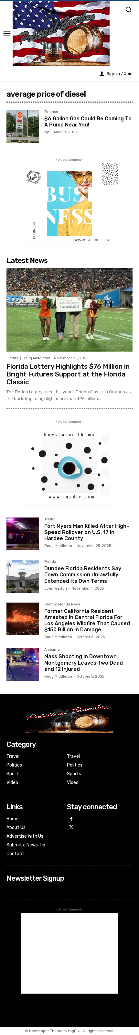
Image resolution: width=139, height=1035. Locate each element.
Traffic (49, 519)
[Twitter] (71, 827)
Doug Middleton (36, 358)
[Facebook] (71, 819)
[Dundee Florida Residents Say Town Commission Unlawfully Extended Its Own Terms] (22, 576)
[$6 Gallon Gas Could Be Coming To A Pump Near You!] (22, 126)
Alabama (52, 650)
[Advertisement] (69, 953)
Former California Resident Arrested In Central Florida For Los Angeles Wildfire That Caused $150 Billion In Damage (87, 620)
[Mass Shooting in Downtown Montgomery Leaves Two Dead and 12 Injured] (22, 664)
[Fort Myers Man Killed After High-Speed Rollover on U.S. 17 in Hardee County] (22, 534)
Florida (12, 358)
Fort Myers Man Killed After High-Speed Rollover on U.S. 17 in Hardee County (86, 532)
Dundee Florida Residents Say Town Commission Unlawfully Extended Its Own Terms (82, 574)
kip (46, 132)
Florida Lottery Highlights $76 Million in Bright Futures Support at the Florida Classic (68, 374)
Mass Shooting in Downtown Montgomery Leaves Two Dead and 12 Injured (83, 662)
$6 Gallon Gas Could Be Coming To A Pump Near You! (88, 121)
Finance (51, 112)
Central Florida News (62, 604)
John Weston (55, 588)
